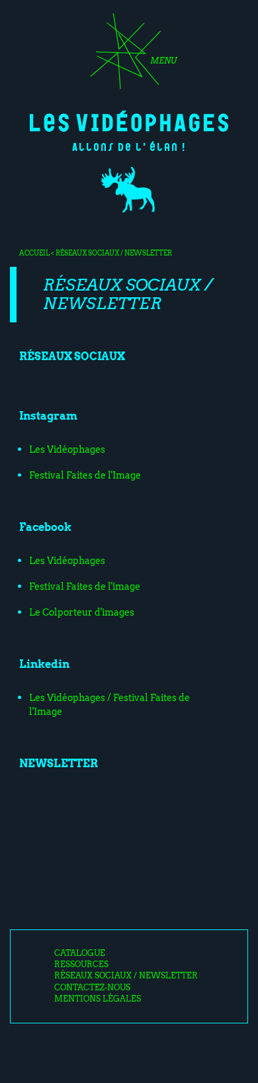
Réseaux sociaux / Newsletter (126, 975)
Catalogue (79, 953)
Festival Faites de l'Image (85, 475)
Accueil (34, 253)
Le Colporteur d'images (81, 612)
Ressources (81, 964)
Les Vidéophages (129, 121)
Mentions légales (97, 999)
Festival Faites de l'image (84, 586)
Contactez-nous (92, 987)
